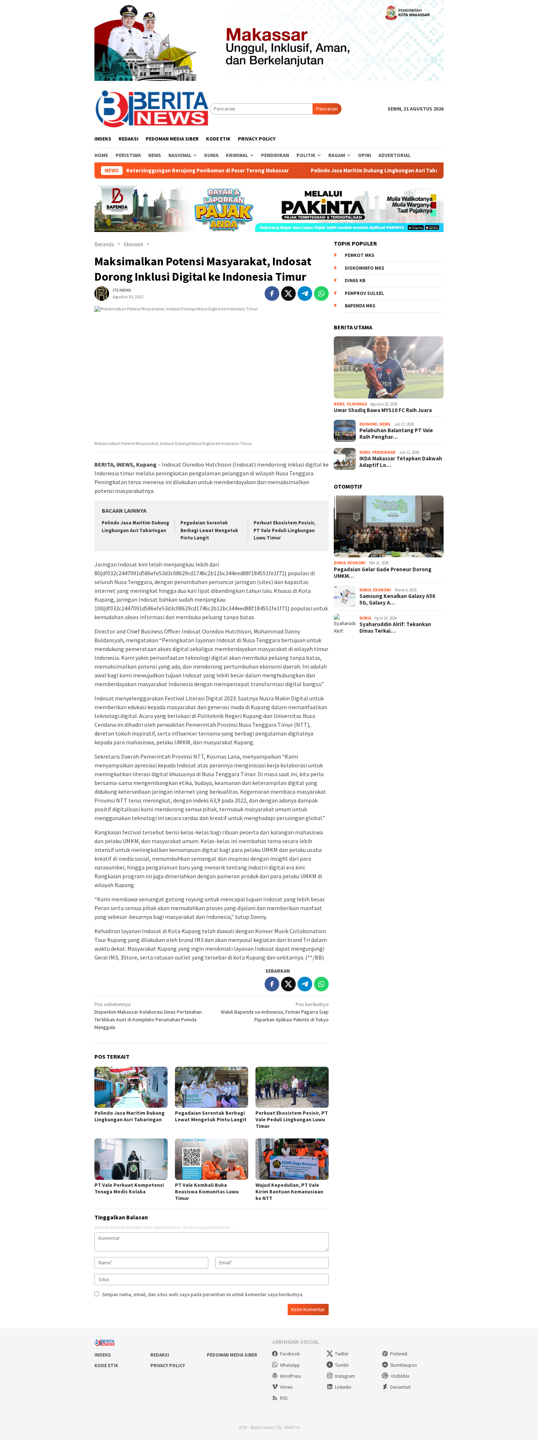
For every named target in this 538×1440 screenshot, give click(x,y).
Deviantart (400, 1387)
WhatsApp (290, 1365)
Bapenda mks (360, 306)
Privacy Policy (167, 1365)
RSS (283, 1398)
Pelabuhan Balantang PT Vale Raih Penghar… (396, 433)
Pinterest (398, 1354)
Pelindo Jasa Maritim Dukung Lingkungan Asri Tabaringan (348, 170)
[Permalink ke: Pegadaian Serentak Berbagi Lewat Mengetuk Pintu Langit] (211, 1087)
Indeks (102, 1355)
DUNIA (339, 562)
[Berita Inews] (152, 108)
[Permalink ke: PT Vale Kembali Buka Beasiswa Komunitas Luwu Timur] (211, 1158)
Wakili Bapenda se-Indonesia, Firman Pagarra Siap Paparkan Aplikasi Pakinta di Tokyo (275, 1012)
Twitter (341, 1354)
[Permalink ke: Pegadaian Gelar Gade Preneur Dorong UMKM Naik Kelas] (389, 526)
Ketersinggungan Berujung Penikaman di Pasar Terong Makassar (173, 170)
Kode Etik (106, 1365)
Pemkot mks (359, 255)
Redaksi (159, 1355)
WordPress (290, 1376)
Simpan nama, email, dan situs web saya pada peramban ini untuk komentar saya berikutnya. (202, 1294)
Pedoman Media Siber (232, 1355)
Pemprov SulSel (364, 293)
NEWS (339, 404)
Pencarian (327, 108)
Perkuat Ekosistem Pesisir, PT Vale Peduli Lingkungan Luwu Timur (284, 530)
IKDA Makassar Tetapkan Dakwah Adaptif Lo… (400, 461)
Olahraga (357, 404)
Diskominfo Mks (364, 268)
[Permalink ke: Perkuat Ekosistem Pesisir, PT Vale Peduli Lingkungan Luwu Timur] (292, 1087)
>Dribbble (399, 1376)
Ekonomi (368, 424)
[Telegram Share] (305, 293)
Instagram (345, 1376)
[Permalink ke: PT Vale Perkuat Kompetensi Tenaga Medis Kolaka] (131, 1158)
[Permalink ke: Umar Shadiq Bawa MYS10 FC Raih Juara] (389, 367)
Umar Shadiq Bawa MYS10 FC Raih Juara (383, 410)
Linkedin (343, 1387)
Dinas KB (355, 280)
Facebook (290, 1354)
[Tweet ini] (288, 293)
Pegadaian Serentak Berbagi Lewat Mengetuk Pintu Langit (209, 530)
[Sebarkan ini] (272, 293)
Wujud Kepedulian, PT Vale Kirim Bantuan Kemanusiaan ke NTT (289, 1191)
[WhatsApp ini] (321, 293)
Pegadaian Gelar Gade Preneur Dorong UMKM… (382, 572)
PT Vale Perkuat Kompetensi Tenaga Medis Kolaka (129, 1188)
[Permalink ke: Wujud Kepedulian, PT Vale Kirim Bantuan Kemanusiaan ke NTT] (292, 1158)
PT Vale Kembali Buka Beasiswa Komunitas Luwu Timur (207, 1191)
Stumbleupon (403, 1365)
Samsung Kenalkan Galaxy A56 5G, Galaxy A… (397, 599)
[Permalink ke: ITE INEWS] (101, 293)
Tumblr (342, 1365)
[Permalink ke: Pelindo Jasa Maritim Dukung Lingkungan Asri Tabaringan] (131, 1087)
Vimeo (286, 1387)
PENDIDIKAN (384, 452)
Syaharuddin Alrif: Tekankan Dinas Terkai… (395, 627)
